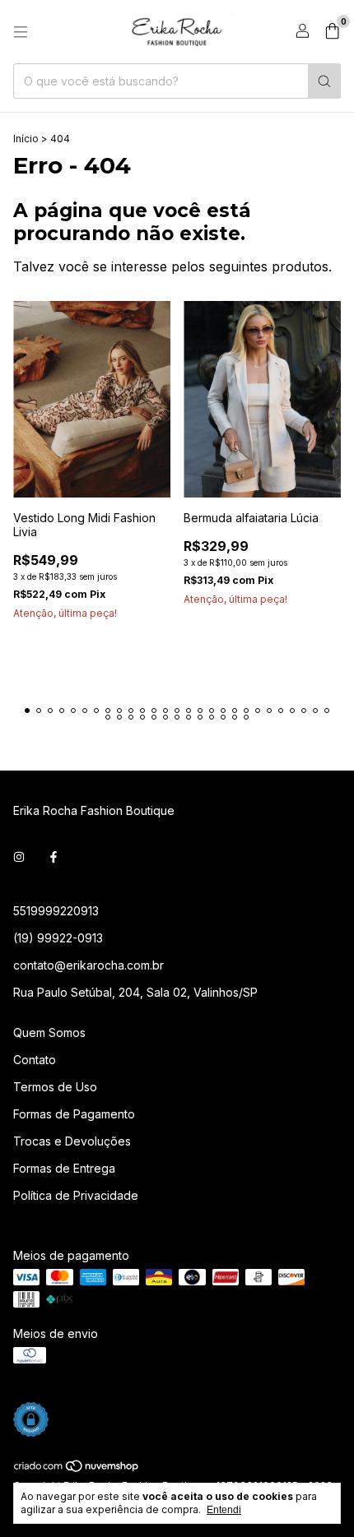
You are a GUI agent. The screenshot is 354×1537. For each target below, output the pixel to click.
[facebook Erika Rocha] (53, 857)
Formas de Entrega (64, 1168)
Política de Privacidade (75, 1195)
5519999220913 (56, 911)
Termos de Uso (55, 1087)
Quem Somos (49, 1032)
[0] (332, 32)
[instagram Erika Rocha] (19, 857)
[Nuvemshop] (77, 1469)
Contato (34, 1060)
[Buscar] (324, 81)
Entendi (224, 1510)
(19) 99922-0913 (58, 938)
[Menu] (20, 32)
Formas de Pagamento (74, 1114)
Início (26, 138)
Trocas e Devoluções (72, 1141)
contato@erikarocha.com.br (88, 965)
